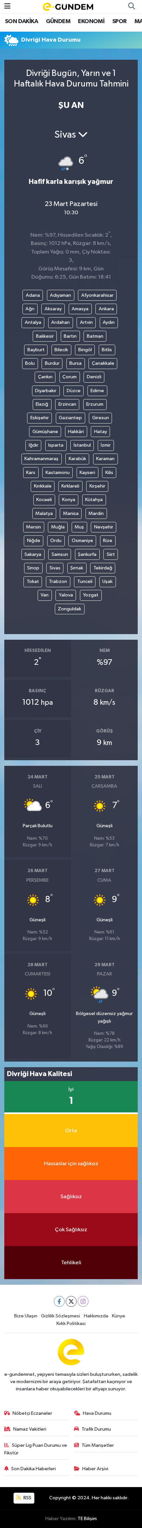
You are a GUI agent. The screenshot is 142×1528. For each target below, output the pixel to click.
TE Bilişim (87, 1518)
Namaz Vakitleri (29, 1429)
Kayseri (87, 472)
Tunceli (84, 581)
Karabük (77, 458)
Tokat (33, 581)
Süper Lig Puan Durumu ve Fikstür (35, 1449)
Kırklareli (70, 486)
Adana (33, 295)
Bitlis (107, 349)
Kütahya (94, 499)
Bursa (75, 363)
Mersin (33, 527)
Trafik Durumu (96, 1429)
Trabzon (58, 581)
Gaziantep (70, 417)
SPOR (119, 21)
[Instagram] (83, 1301)
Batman (95, 336)
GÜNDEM (58, 21)
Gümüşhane (45, 431)
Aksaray (53, 308)
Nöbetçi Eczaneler (32, 1413)
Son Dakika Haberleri (33, 1468)
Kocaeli (44, 499)
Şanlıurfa (87, 554)
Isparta (55, 445)
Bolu (30, 363)
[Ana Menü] (7, 6)
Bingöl (85, 349)
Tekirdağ (102, 567)
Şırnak (76, 567)
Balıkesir (45, 336)
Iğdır (33, 445)
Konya (68, 499)
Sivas (55, 567)
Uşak (107, 581)
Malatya (44, 513)
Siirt (111, 554)
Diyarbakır (45, 390)
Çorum (69, 376)
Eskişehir (39, 417)
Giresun (100, 417)
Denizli (94, 376)
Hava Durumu (97, 1413)
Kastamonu (58, 472)
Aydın (109, 322)
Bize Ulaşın (25, 1315)
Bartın (70, 336)
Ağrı (29, 308)
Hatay (100, 431)
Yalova (66, 595)
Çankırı (45, 376)
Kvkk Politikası (71, 1323)
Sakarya (32, 554)
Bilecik (61, 349)
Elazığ (42, 404)
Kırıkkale (43, 486)
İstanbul (82, 445)
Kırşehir (97, 486)
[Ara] (131, 6)
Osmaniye (82, 540)
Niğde (33, 540)
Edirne (97, 390)
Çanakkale (103, 363)
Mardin (96, 513)
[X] (71, 1301)
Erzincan (67, 404)
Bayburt (36, 349)
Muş (79, 527)
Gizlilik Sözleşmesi (60, 1315)
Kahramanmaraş (41, 458)
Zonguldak (69, 608)
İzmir (106, 445)
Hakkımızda (96, 1315)
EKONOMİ (91, 21)
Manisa (71, 513)
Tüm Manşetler (98, 1445)
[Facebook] (59, 1301)
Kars (30, 472)
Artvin (86, 322)
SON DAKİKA (21, 21)
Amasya (80, 308)
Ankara (106, 308)
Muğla (58, 527)
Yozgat (90, 595)
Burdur (52, 363)
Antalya (33, 322)
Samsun (60, 554)
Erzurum (94, 404)
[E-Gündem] (68, 6)
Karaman (105, 458)
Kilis (109, 472)
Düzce (74, 390)
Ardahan (60, 322)
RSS (26, 1497)
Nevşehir (103, 527)
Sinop (33, 567)
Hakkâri (76, 431)
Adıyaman (60, 295)
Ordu (55, 540)
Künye (118, 1315)
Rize (107, 540)
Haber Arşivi (95, 1468)
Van (45, 595)
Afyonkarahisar (97, 295)
